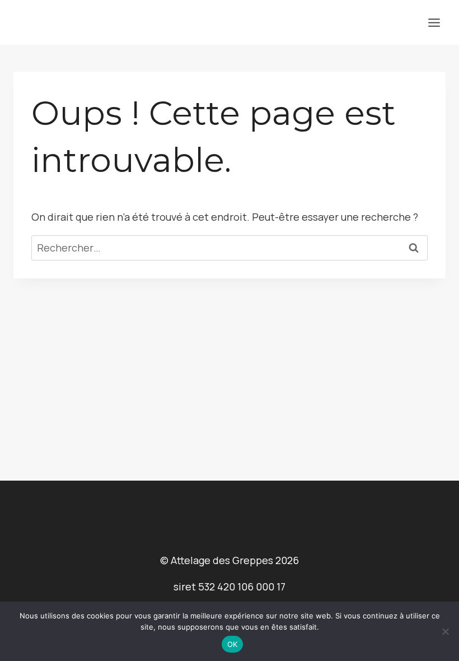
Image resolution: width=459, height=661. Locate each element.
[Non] (445, 631)
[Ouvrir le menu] (434, 22)
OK (232, 644)
